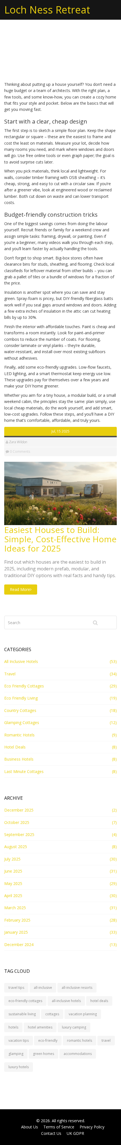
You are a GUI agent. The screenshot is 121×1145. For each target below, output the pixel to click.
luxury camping (74, 1027)
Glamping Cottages (21, 722)
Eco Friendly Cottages (24, 686)
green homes (43, 1053)
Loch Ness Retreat (47, 10)
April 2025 (13, 895)
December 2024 (18, 944)
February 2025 (17, 920)
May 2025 (13, 883)
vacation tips (18, 1040)
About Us (29, 1127)
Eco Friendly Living (21, 698)
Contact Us (51, 1133)
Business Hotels (18, 759)
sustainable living (22, 1014)
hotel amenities (40, 1027)
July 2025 (12, 859)
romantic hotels (79, 1040)
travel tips (16, 987)
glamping (15, 1053)
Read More (20, 589)
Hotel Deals (15, 747)
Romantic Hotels (19, 735)
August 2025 (15, 846)
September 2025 (19, 834)
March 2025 (15, 907)
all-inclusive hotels (66, 1000)
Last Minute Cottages (24, 771)
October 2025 (16, 822)
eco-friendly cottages (25, 1000)
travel (106, 1040)
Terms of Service (58, 1127)
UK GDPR (75, 1133)
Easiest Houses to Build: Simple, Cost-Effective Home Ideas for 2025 (60, 539)
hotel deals (99, 1000)
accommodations (78, 1053)
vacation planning (83, 1014)
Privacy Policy (92, 1127)
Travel (9, 673)
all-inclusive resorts (77, 987)
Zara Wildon (18, 442)
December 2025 (18, 810)
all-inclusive (43, 987)
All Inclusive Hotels (21, 661)
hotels (13, 1027)
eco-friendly (47, 1040)
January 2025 (16, 932)
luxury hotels (18, 1067)
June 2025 (13, 871)
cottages (52, 1014)
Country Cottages (20, 710)
